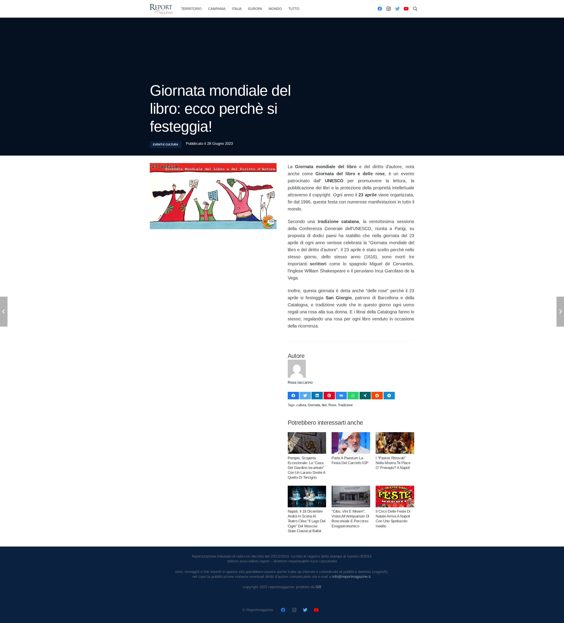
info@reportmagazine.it (351, 577)
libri (324, 405)
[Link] (161, 9)
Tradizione (345, 405)
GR (318, 587)
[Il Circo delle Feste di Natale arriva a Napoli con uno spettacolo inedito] (395, 488)
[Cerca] (415, 9)
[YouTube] (406, 8)
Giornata (314, 405)
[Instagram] (388, 8)
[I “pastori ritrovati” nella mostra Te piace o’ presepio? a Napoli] (395, 434)
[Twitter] (397, 8)
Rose (332, 405)
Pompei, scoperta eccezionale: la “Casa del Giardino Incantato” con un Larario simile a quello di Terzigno (306, 468)
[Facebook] (379, 8)
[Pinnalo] (329, 395)
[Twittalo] (305, 395)
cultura (301, 405)
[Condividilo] (293, 395)
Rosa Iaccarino (300, 382)
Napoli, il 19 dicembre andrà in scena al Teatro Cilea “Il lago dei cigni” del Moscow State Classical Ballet (307, 521)
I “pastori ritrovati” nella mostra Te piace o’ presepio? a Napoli (393, 463)
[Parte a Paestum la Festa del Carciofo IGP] (351, 434)
